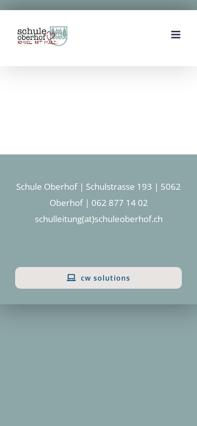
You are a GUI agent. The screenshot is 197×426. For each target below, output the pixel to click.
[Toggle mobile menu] (176, 34)
